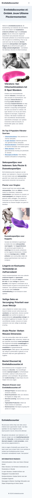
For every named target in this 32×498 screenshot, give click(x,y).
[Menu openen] (28, 3)
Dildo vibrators (9, 148)
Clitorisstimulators (11, 136)
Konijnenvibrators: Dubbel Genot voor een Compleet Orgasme (14, 477)
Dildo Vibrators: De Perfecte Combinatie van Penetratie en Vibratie (15, 468)
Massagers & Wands (11, 154)
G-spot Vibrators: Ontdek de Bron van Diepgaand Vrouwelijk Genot (13, 473)
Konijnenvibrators (10, 144)
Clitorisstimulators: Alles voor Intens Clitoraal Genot (15, 463)
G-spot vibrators (10, 140)
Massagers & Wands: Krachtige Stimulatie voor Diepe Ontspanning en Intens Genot (16, 482)
